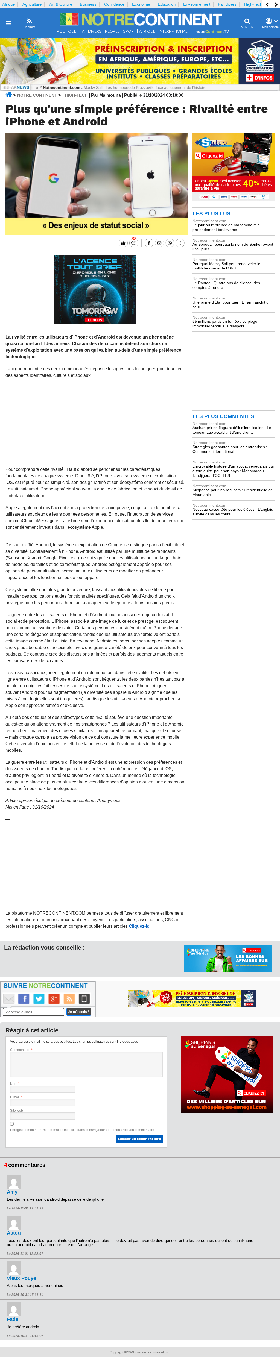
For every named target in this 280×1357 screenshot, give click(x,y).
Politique (66, 31)
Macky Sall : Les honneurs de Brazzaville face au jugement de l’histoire (118, 87)
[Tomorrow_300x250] (95, 322)
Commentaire (21, 1050)
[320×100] (228, 970)
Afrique (8, 4)
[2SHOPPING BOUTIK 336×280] (227, 1111)
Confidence (114, 4)
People (112, 31)
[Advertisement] (95, 422)
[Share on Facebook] (148, 243)
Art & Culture (60, 4)
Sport (129, 31)
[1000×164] (140, 83)
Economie (141, 4)
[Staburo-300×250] (233, 200)
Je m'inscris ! (78, 1012)
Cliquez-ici (139, 926)
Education (167, 4)
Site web (16, 1110)
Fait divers (227, 4)
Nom (14, 1084)
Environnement (196, 4)
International (173, 31)
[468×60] (192, 1005)
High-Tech (253, 4)
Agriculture (32, 4)
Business (88, 4)
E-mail (16, 1097)
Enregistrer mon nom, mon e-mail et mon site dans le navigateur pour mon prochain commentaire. (82, 1130)
